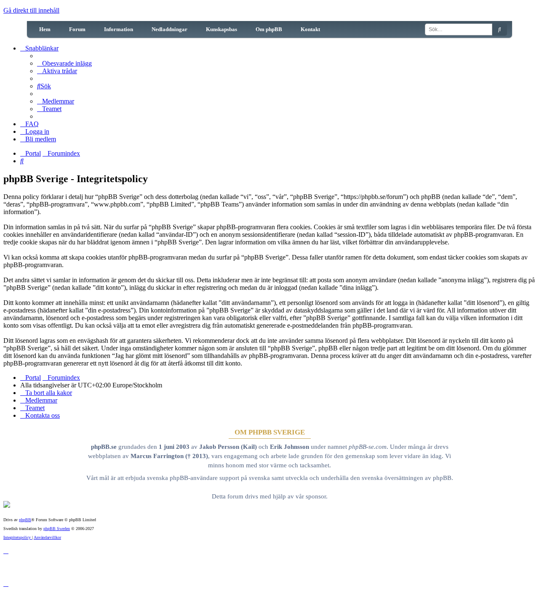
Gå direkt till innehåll (31, 10)
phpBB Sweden (56, 528)
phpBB (25, 519)
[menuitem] (64, 63)
